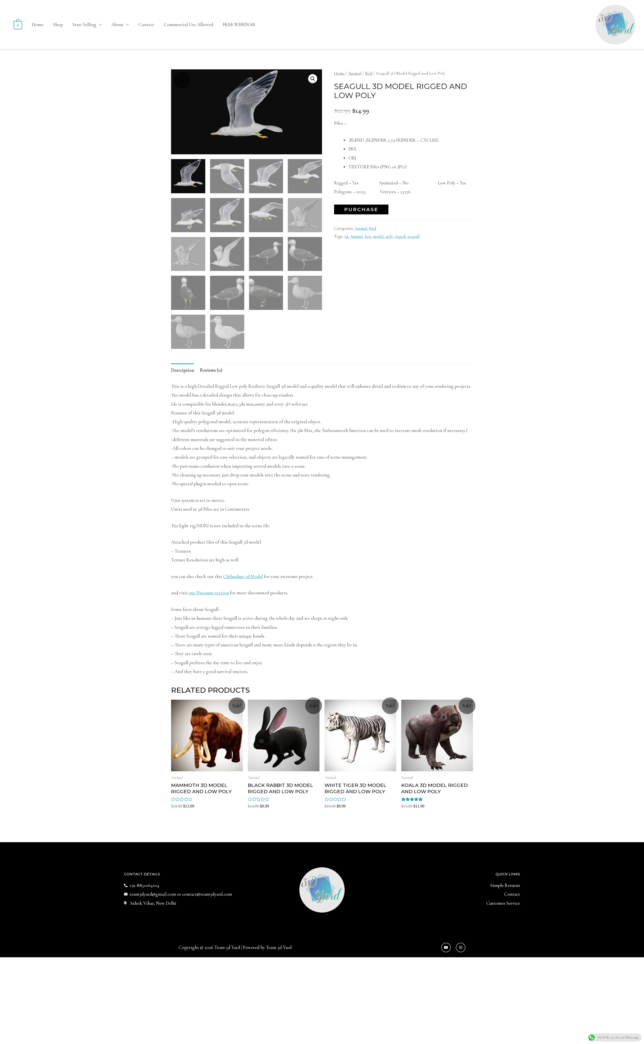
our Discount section (209, 593)
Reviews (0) (211, 370)
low (368, 236)
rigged (400, 236)
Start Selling (84, 24)
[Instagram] (460, 947)
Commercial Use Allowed (188, 24)
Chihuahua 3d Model (243, 576)
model (378, 236)
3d (346, 236)
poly (389, 236)
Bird (369, 73)
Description (182, 370)
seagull (414, 236)
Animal (354, 73)
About (117, 24)
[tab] (182, 370)
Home (38, 24)
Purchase (361, 209)
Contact (146, 24)
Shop (58, 24)
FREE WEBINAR (239, 24)
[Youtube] (446, 947)
